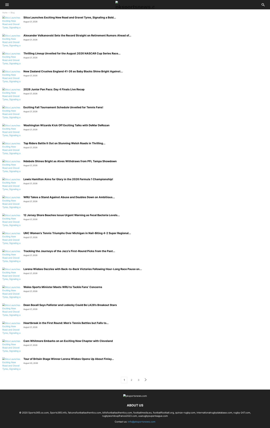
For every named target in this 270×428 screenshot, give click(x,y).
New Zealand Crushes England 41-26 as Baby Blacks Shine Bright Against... (73, 71)
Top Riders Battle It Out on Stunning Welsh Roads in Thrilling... (64, 143)
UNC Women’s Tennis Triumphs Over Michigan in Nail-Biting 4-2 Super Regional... (77, 233)
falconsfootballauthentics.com (84, 412)
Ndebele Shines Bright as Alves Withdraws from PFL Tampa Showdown (70, 161)
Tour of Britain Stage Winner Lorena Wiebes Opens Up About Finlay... (68, 358)
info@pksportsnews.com (141, 421)
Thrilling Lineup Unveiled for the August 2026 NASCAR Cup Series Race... (71, 53)
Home (5, 12)
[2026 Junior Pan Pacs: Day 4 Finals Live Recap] (11, 98)
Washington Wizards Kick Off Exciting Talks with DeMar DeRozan (66, 125)
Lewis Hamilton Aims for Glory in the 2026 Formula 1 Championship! (68, 179)
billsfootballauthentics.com (117, 412)
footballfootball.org (163, 412)
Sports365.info (58, 412)
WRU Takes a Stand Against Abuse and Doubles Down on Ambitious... (69, 197)
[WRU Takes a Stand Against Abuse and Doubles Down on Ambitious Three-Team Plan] (11, 205)
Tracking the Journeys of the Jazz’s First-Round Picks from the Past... (69, 251)
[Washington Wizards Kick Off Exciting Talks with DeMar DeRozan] (11, 133)
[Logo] (135, 395)
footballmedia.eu (142, 412)
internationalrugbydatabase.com (214, 412)
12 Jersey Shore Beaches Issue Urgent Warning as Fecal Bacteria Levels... (71, 215)
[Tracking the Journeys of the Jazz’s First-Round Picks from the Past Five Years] (11, 259)
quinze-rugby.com (185, 412)
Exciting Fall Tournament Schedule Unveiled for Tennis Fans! (63, 107)
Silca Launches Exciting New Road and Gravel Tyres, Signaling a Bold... (69, 17)
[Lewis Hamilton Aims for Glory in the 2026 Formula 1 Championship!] (11, 187)
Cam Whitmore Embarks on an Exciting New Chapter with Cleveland (68, 341)
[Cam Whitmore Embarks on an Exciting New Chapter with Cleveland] (11, 349)
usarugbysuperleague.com (153, 415)
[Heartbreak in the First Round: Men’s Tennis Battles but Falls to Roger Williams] (11, 331)
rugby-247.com (241, 412)
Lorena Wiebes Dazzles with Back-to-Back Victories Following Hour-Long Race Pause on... (82, 269)
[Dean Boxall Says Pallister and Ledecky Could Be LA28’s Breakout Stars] (11, 313)
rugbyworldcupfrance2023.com (119, 415)
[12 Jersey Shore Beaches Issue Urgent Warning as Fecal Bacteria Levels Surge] (11, 223)
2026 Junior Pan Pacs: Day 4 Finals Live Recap (54, 89)
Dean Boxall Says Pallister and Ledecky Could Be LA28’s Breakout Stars (70, 305)
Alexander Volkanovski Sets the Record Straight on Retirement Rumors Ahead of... (77, 35)
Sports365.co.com (38, 412)
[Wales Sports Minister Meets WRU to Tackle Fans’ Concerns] (11, 295)
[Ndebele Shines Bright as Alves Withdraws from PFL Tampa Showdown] (11, 169)
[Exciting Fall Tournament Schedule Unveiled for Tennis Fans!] (11, 115)
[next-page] (146, 380)
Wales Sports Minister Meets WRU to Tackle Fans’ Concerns (62, 287)
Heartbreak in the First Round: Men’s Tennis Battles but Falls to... (66, 323)
